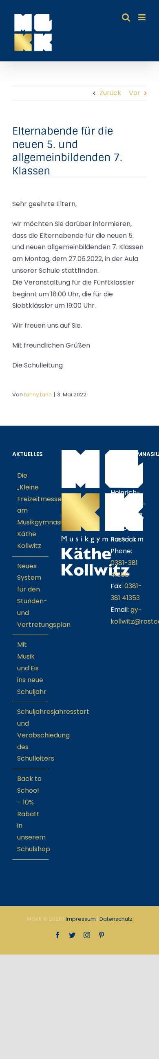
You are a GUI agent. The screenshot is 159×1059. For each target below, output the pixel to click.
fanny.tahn (38, 394)
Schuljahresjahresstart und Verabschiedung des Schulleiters (30, 735)
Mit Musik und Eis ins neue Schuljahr (30, 668)
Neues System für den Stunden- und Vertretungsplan (30, 595)
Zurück (110, 93)
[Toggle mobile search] (126, 17)
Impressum (81, 919)
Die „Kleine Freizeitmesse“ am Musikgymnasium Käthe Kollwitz (30, 510)
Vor (134, 93)
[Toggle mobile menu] (142, 17)
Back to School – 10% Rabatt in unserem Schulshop (30, 814)
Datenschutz (115, 919)
